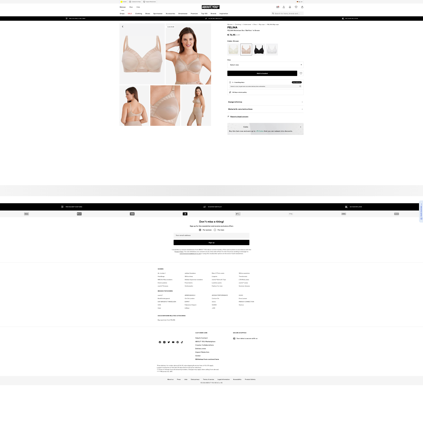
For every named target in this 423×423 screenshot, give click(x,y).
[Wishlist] (296, 7)
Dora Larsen (243, 304)
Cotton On (215, 304)
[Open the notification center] (290, 7)
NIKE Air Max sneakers (165, 285)
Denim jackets (162, 288)
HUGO (241, 301)
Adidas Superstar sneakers (194, 285)
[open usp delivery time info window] (300, 91)
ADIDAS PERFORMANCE (220, 301)
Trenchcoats (243, 282)
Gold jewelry (189, 291)
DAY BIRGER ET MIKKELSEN (167, 307)
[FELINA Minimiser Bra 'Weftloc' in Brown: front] (142, 53)
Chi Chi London (190, 304)
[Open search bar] (272, 13)
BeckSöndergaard (164, 304)
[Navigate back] (122, 26)
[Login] (283, 7)
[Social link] (160, 347)
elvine (214, 307)
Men (131, 7)
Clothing (238, 24)
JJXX (213, 313)
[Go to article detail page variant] (233, 55)
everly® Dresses (163, 291)
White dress (189, 282)
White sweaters (244, 279)
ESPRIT (187, 307)
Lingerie (214, 282)
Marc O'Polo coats (218, 279)
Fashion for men (217, 291)
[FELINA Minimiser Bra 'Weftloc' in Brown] (134, 105)
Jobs (185, 385)
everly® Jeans (243, 288)
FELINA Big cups (273, 24)
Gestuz (241, 310)
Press (179, 385)
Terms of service (208, 385)
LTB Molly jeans (244, 285)
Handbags (161, 282)
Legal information (224, 385)
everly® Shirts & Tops (219, 285)
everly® (160, 301)
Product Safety (250, 385)
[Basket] (302, 7)
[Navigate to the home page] (169, 339)
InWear (187, 313)
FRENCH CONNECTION (246, 307)
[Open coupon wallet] (277, 7)
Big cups (262, 24)
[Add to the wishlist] (301, 78)
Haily (159, 313)
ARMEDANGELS (190, 301)
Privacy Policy (179, 257)
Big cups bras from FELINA (166, 325)
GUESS (214, 310)
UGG (159, 310)
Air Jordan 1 (162, 279)
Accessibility (237, 385)
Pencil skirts (189, 288)
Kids (138, 7)
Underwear (247, 24)
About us (170, 385)
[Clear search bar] (302, 13)
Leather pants (217, 288)
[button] (265, 70)
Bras (255, 24)
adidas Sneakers (190, 279)
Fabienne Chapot (190, 310)
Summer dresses (244, 291)
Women (123, 7)
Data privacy (195, 385)
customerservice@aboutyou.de (190, 259)
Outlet (124, 1)
